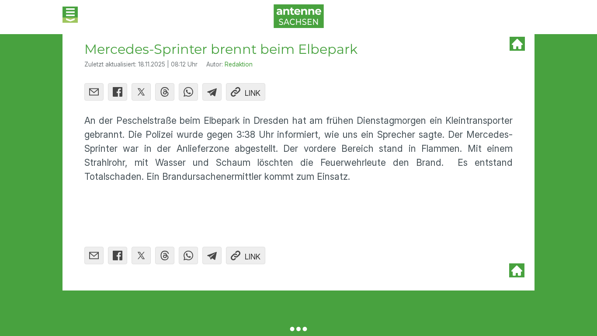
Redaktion (239, 64)
